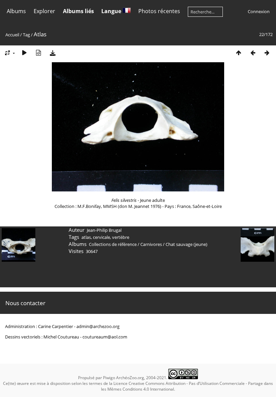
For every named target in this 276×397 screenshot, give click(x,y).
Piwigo (109, 378)
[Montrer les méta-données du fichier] (38, 53)
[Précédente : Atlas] (253, 53)
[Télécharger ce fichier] (52, 53)
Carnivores (151, 244)
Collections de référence (113, 244)
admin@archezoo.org (97, 326)
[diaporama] (24, 53)
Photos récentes (159, 11)
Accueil (12, 35)
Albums (16, 11)
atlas (86, 237)
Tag (26, 35)
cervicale (101, 237)
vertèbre (120, 237)
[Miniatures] (239, 53)
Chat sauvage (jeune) (186, 244)
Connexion (259, 11)
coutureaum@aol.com (104, 337)
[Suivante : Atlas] (267, 53)
